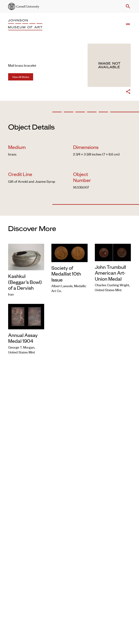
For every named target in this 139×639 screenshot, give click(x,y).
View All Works (20, 77)
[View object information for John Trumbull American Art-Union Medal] (113, 251)
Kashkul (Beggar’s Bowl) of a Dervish (25, 282)
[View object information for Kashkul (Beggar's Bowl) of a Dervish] (26, 256)
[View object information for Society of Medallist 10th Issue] (69, 252)
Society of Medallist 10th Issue (66, 274)
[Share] (128, 92)
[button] (127, 6)
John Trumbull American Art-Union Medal (110, 273)
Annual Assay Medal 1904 (23, 338)
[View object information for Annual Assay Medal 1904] (26, 316)
